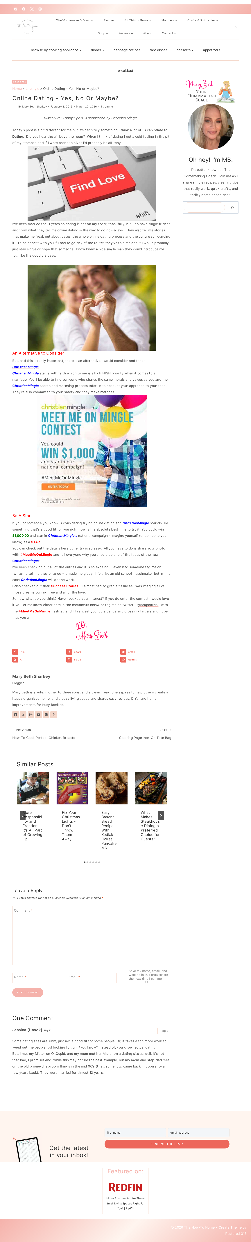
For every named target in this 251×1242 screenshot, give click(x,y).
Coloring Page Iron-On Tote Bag (145, 734)
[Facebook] (23, 9)
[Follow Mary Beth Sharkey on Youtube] (38, 714)
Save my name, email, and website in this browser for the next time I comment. (148, 974)
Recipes (109, 20)
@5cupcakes (147, 605)
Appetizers (211, 50)
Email (74, 977)
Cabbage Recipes (127, 50)
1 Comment (108, 106)
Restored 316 (236, 1234)
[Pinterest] (15, 9)
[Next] (161, 815)
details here (59, 548)
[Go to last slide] (23, 815)
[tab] (84, 862)
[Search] (232, 207)
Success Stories (64, 586)
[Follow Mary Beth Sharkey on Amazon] (53, 714)
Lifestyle (19, 81)
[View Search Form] (236, 26)
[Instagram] (40, 9)
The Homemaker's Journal (75, 20)
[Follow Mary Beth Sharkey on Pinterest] (46, 714)
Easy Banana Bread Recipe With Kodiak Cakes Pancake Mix (109, 830)
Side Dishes (158, 50)
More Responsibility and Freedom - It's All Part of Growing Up (32, 825)
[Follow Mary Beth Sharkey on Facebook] (15, 714)
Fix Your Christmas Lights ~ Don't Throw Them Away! (71, 825)
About (147, 33)
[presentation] (33, 788)
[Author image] (14, 106)
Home (17, 89)
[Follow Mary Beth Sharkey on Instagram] (31, 714)
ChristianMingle (25, 367)
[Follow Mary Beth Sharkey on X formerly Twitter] (23, 714)
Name (20, 977)
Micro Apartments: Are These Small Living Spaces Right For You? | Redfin (125, 1203)
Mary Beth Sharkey (34, 106)
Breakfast (125, 71)
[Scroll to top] (238, 1224)
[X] (32, 9)
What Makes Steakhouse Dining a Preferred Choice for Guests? (150, 825)
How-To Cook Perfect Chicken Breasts (43, 734)
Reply (164, 1031)
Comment (23, 910)
